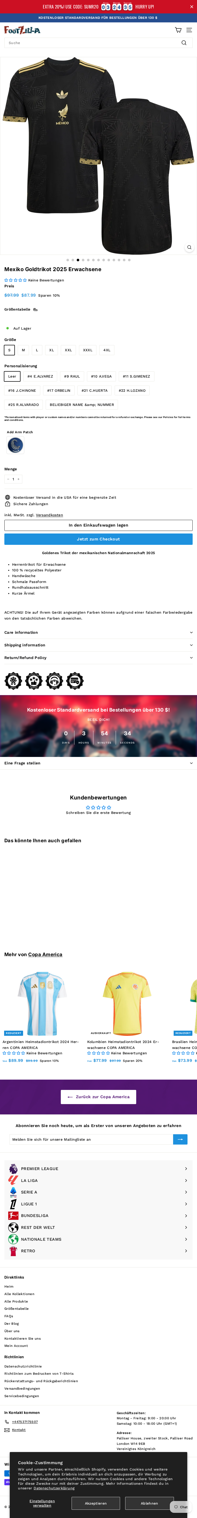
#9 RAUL (72, 376)
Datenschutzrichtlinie (23, 1366)
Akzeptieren (96, 1503)
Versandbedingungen (22, 1388)
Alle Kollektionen (19, 1294)
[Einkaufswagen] (178, 30)
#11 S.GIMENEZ (136, 376)
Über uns (12, 1331)
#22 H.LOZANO (132, 390)
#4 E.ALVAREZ (40, 376)
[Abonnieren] (180, 1139)
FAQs (8, 1316)
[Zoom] (189, 247)
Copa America (45, 954)
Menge (10, 469)
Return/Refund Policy (25, 657)
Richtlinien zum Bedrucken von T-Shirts (39, 1373)
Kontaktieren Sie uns (22, 1338)
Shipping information (24, 645)
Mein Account (16, 1346)
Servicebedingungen (21, 1396)
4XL (106, 350)
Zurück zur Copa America (102, 1096)
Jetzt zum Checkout (98, 539)
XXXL (87, 350)
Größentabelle (16, 1309)
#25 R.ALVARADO (23, 405)
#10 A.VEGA (101, 376)
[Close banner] (191, 7)
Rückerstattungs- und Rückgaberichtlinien (41, 1381)
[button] (16, 280)
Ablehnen (149, 1503)
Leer (12, 376)
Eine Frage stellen (22, 763)
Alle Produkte (16, 1301)
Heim (8, 1286)
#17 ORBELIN (59, 390)
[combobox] (98, 43)
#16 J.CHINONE (22, 390)
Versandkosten (49, 515)
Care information (21, 632)
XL (51, 350)
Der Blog (11, 1323)
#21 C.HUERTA (94, 390)
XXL (68, 350)
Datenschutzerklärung (54, 1488)
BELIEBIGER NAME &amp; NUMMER (82, 405)
